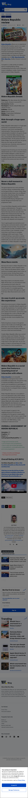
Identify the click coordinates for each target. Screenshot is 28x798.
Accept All (14, 785)
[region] (14, 782)
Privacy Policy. (21, 780)
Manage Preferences (14, 790)
